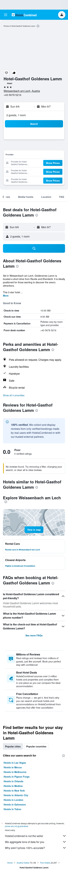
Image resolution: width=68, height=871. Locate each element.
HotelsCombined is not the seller (24, 836)
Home (10, 862)
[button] (5, 14)
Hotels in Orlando (13, 781)
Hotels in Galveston (15, 804)
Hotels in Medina (13, 786)
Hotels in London (13, 799)
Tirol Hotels (45, 862)
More (6, 295)
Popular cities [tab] (13, 746)
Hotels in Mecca (13, 767)
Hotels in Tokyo (12, 809)
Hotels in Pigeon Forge (17, 776)
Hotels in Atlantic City (16, 795)
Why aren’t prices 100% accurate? (25, 848)
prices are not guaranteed (16, 826)
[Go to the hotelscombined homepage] (24, 14)
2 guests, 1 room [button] (16, 115)
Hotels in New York (14, 790)
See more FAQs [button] (34, 635)
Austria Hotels (23, 862)
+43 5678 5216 (12, 95)
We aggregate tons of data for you (24, 842)
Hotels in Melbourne (15, 772)
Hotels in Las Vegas (15, 762)
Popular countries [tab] (36, 746)
